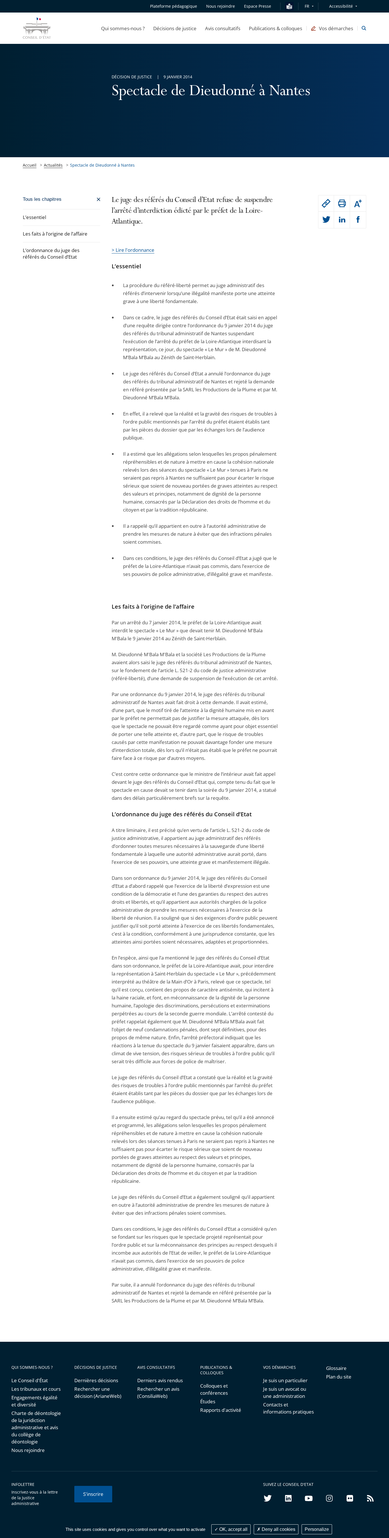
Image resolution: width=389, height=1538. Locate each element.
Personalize (317, 1529)
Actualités (53, 165)
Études (207, 1401)
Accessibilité (341, 6)
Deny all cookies (278, 1529)
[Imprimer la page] (342, 203)
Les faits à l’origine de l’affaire (55, 233)
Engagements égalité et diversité (34, 1401)
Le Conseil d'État (29, 1380)
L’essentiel (34, 217)
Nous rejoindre (28, 1450)
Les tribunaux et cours (36, 1389)
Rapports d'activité (220, 1410)
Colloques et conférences (214, 1389)
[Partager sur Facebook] (358, 220)
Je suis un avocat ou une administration (284, 1392)
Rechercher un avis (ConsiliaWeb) (158, 1392)
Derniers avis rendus (160, 1380)
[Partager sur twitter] (326, 220)
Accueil (29, 165)
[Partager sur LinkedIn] (342, 220)
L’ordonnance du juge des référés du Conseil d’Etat (51, 253)
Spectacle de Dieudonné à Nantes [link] (102, 165)
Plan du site (338, 1376)
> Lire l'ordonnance (133, 250)
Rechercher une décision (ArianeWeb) (97, 1392)
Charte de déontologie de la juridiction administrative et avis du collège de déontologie (36, 1427)
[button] (123, 28)
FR (307, 6)
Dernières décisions (96, 1380)
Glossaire (336, 1368)
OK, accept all (232, 1529)
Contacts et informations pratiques (288, 1408)
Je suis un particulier (285, 1380)
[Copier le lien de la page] (326, 203)
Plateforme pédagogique (173, 6)
